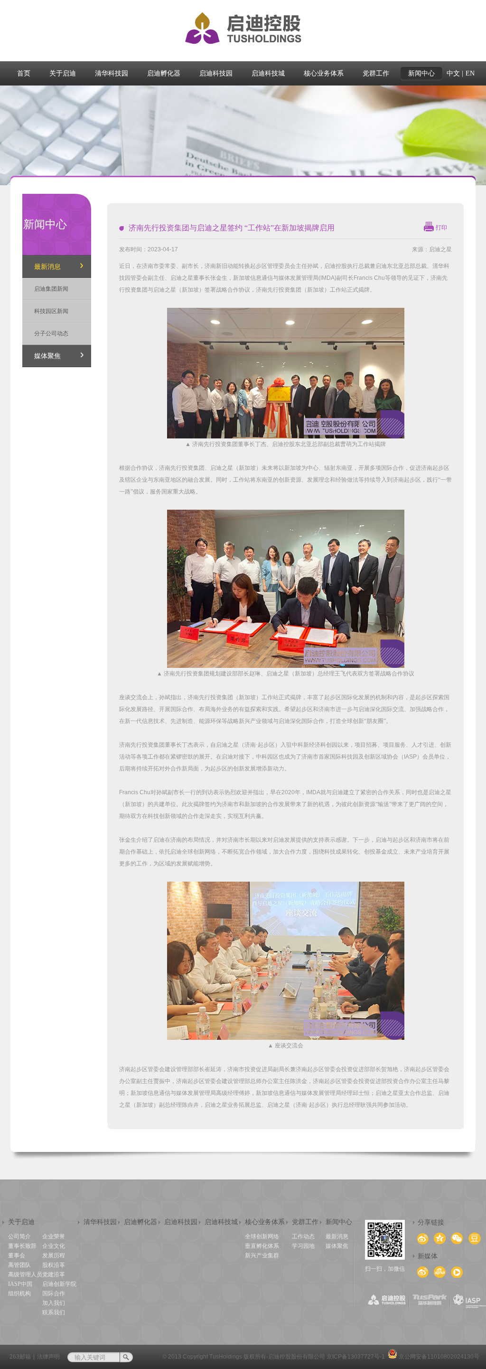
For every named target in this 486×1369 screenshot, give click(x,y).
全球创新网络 (262, 1236)
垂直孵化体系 (262, 1246)
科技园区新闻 (51, 311)
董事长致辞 (22, 1246)
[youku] (457, 1272)
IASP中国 (20, 1284)
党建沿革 (53, 1274)
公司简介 (19, 1236)
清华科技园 (100, 1222)
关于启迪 (21, 1222)
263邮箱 (20, 1356)
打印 (441, 227)
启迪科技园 (180, 1222)
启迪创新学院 (59, 1284)
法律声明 (48, 1356)
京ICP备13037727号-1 (356, 1356)
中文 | (455, 73)
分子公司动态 (51, 333)
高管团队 (19, 1265)
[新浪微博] (440, 1272)
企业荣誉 (53, 1236)
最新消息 (47, 266)
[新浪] (423, 1272)
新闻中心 (339, 1222)
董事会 (16, 1255)
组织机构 (19, 1293)
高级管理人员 (25, 1274)
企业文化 (53, 1246)
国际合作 (53, 1293)
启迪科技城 (221, 1222)
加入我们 (53, 1303)
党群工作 (305, 1222)
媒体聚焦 (47, 356)
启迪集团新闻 (51, 288)
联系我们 (53, 1312)
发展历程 (53, 1255)
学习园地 (303, 1246)
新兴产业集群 (262, 1255)
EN (470, 73)
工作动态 (303, 1236)
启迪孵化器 (140, 1222)
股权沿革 (53, 1265)
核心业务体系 (265, 1222)
